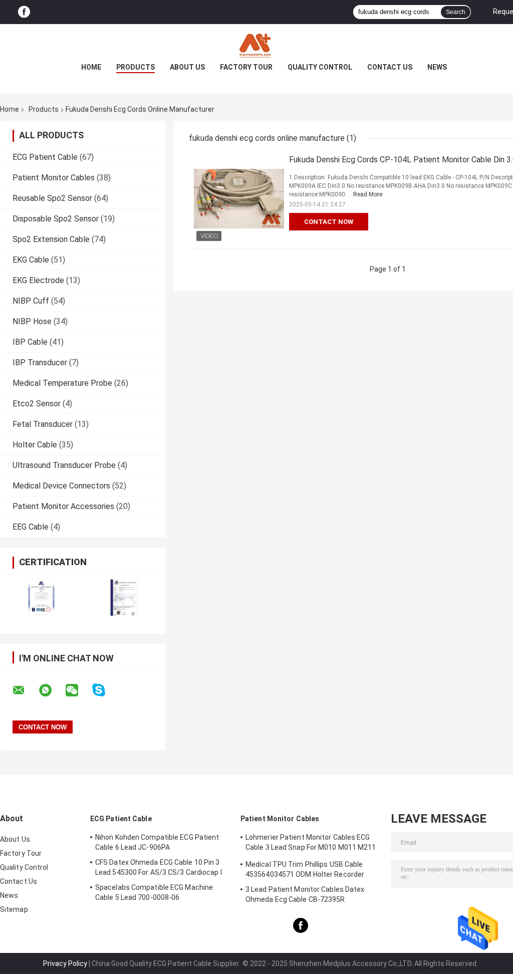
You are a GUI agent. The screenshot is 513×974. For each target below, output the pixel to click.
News (437, 67)
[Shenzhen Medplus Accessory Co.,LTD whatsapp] (51, 690)
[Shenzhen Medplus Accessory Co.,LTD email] (25, 690)
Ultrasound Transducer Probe (64, 465)
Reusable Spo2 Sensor (52, 198)
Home (91, 67)
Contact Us (389, 67)
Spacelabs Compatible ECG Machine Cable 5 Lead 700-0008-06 (154, 892)
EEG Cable (31, 527)
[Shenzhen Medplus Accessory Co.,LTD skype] (105, 690)
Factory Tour (246, 67)
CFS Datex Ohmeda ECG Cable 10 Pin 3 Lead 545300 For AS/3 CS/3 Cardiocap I (158, 867)
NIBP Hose (32, 321)
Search (455, 12)
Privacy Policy (65, 963)
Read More (367, 194)
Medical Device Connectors (61, 486)
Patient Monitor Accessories (63, 506)
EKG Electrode (38, 280)
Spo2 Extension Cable (51, 239)
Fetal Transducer (43, 424)
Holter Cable (35, 444)
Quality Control (320, 67)
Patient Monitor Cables (54, 177)
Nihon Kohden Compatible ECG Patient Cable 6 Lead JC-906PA (157, 842)
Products (135, 67)
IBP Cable (30, 342)
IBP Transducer (40, 362)
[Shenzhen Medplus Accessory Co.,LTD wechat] (78, 690)
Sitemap (14, 909)
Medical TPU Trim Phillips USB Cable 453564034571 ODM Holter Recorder (304, 869)
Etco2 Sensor (37, 403)
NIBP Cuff (31, 301)
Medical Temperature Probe (62, 383)
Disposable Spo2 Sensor (56, 218)
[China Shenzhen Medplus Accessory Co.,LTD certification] (41, 597)
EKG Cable (31, 260)
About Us (187, 67)
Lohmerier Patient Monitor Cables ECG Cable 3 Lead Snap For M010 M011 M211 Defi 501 (310, 843)
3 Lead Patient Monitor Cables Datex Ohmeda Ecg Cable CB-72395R (305, 894)
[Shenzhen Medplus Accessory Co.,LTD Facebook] (24, 12)
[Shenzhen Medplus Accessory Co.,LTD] (256, 44)
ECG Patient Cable (45, 157)
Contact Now (328, 221)
